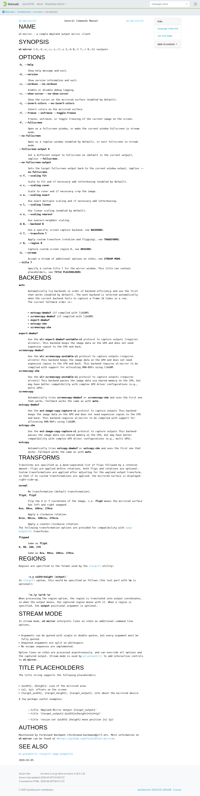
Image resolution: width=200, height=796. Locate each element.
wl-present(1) (92, 656)
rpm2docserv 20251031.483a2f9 (154, 790)
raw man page (165, 36)
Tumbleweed (24, 12)
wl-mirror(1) (27, 20)
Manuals (9, 12)
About (40, 4)
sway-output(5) (62, 754)
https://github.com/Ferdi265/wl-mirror (85, 738)
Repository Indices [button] (55, 4)
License (177, 790)
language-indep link (168, 28)
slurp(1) (95, 566)
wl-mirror (38, 12)
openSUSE (28, 4)
